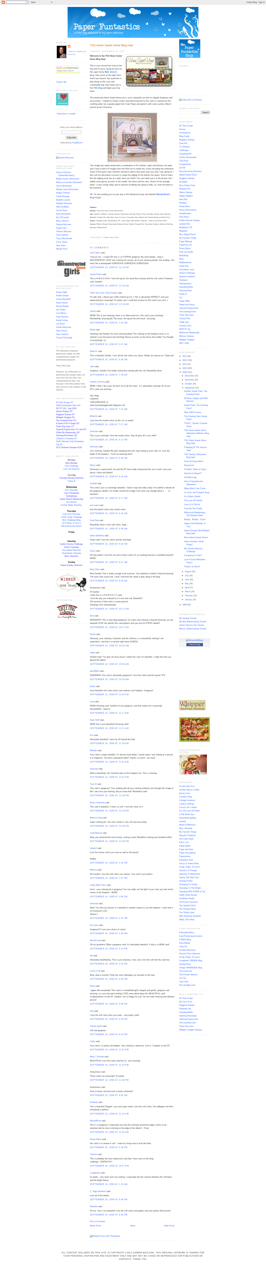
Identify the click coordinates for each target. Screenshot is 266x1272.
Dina (92, 616)
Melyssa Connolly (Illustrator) (69, 182)
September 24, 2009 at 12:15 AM (109, 267)
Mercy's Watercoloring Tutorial (192, 629)
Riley (181, 259)
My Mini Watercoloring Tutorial (192, 621)
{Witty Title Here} (186, 919)
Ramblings (184, 255)
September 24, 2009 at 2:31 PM (109, 918)
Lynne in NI (95, 971)
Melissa (93, 870)
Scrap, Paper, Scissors (189, 867)
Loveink (182, 821)
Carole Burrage (62, 196)
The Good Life (185, 971)
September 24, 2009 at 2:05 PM (109, 896)
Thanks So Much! (192, 566)
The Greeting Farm (187, 311)
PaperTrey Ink (185, 245)
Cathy (92, 1041)
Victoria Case (185, 325)
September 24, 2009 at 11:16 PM (109, 1065)
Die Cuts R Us (185, 1002)
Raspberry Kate (186, 860)
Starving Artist (185, 290)
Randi (92, 329)
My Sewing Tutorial (187, 618)
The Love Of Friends (193, 500)
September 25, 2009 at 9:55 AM (109, 1095)
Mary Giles (95, 569)
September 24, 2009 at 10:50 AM (109, 645)
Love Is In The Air (192, 504)
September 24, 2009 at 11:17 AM (109, 713)
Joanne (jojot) (96, 1026)
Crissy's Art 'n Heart (188, 807)
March (188, 591)
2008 (184, 604)
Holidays (183, 203)
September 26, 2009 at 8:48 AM (109, 1199)
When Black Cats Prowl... (195, 488)
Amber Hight (61, 292)
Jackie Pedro (96, 274)
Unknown (94, 446)
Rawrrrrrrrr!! (189, 465)
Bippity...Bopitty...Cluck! (195, 519)
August (188, 571)
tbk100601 (94, 671)
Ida (91, 955)
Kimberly (94, 1102)
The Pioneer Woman (188, 974)
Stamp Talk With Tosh (189, 877)
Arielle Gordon (62, 295)
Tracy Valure (61, 242)
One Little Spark (186, 839)
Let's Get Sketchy (71, 469)
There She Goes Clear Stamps (103, 293)
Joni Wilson (61, 313)
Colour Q (71, 481)
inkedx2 (93, 848)
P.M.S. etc (184, 842)
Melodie (93, 750)
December (190, 376)
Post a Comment (97, 1221)
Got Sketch (71, 502)
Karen (92, 686)
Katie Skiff (94, 720)
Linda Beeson (96, 833)
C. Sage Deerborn (98, 1191)
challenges (184, 150)
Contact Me (61, 82)
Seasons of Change (188, 870)
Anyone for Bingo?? (193, 473)
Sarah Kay (184, 266)
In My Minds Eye (186, 814)
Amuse (182, 129)
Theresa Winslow (63, 231)
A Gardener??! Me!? (193, 555)
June (187, 579)
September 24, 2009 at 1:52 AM (109, 323)
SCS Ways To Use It (71, 523)
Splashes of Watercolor (189, 874)
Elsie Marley (184, 943)
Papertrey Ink (185, 1008)
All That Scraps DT (64, 402)
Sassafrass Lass (186, 269)
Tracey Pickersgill (64, 337)
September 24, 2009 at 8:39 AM (109, 458)
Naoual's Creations (187, 835)
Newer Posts (95, 1226)
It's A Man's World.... (193, 496)
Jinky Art (183, 946)
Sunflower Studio (186, 898)
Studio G (183, 294)
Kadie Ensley (62, 320)
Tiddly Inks (184, 322)
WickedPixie (95, 1121)
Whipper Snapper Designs (190, 1030)
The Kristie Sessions (188, 902)
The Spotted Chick (187, 905)
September (190, 388)
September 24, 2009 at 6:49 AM (109, 359)
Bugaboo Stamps (187, 140)
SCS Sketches (71, 490)
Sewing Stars (185, 964)
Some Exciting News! (193, 461)
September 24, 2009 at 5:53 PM (109, 1019)
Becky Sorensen (97, 802)
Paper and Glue (186, 849)
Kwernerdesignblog (187, 818)
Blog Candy (184, 136)
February (189, 595)
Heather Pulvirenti (64, 203)
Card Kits (183, 143)
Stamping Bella (186, 287)
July (187, 575)
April (187, 587)
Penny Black (185, 248)
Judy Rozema (62, 317)
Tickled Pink (184, 318)
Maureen (94, 1206)
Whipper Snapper (186, 340)
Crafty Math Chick (98, 885)
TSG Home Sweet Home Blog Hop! (111, 45)
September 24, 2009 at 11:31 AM (109, 728)
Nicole (92, 634)
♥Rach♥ (93, 416)
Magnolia (183, 231)
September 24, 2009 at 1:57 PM (109, 878)
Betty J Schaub (97, 1056)
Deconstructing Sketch (71, 526)
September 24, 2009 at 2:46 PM (109, 933)
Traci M (93, 784)
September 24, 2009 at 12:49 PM (109, 826)
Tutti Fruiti (183, 982)
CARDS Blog (185, 939)
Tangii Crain (61, 228)
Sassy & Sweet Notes (189, 863)
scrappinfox (95, 1173)
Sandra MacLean (63, 224)
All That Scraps (186, 126)
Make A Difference (187, 825)
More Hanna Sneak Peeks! (196, 537)
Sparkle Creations (187, 276)
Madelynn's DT (185, 227)
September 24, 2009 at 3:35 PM (109, 964)
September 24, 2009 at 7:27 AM (109, 424)
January (189, 599)
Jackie (93, 311)
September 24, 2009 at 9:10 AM (109, 476)
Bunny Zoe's (184, 793)
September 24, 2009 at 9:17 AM (109, 498)
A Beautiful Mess (186, 932)
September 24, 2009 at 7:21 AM (109, 409)
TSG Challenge (71, 466)
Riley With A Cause (192, 412)
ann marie (94, 505)
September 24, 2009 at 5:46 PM (109, 1004)
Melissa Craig (96, 818)
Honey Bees (184, 206)
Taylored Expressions (188, 308)
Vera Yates (61, 245)
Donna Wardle (62, 306)
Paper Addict (185, 846)
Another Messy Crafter (189, 790)
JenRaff (93, 483)
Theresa (93, 1154)
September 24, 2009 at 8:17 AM (109, 440)
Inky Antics (184, 217)
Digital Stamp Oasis (188, 175)
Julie (92, 366)
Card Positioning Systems (190, 936)
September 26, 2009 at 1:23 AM (109, 1184)
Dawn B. (93, 351)
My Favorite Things (187, 238)
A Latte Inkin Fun (186, 786)
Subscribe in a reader (66, 114)
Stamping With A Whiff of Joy (192, 891)
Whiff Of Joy (184, 329)
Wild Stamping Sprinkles (190, 916)
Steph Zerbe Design (188, 895)
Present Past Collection (189, 953)
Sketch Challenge (187, 273)
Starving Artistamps (188, 1016)
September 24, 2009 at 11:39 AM (109, 743)
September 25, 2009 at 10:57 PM (109, 1166)
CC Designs (184, 147)
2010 (184, 368)
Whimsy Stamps (186, 336)
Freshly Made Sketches (71, 505)
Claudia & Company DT (66, 438)
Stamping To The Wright (190, 888)
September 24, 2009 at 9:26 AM (109, 513)
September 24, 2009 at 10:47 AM (109, 627)
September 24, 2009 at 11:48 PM (109, 1080)
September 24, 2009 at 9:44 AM (109, 544)
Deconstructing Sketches (190, 171)
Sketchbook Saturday (71, 553)
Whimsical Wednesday (189, 332)
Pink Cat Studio (186, 252)
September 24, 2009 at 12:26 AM (109, 286)
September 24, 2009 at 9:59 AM (109, 581)
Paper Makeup (185, 241)
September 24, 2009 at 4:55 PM (109, 979)
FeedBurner (77, 143)
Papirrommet (185, 856)
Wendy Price (61, 249)
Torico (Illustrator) (64, 186)
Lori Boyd (60, 323)
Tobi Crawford (62, 235)
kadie (92, 652)
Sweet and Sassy (187, 304)
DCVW (182, 168)
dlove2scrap (95, 940)
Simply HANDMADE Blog (190, 967)
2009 (184, 372)
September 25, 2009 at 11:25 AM (109, 1114)
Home (132, 1226)
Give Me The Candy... (194, 508)
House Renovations (188, 210)
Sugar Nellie (184, 301)
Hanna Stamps (185, 192)
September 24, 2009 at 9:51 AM (109, 562)
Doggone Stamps (187, 178)
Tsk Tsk (182, 978)
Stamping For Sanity (188, 884)
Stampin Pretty (186, 881)
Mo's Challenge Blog (71, 520)
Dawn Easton (62, 303)
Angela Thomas (63, 193)
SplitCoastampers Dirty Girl (68, 405)
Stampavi (183, 280)
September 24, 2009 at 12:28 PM (109, 795)
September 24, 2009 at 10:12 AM (109, 609)
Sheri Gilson (61, 331)
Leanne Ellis (184, 224)
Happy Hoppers (186, 196)
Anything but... (185, 132)
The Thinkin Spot (186, 912)
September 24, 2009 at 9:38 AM (109, 528)
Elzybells (183, 182)
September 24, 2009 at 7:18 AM (109, 375)
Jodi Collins (95, 253)
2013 (184, 356)
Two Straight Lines (187, 985)
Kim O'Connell (62, 217)
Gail (91, 1011)
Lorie (92, 701)
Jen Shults (61, 309)
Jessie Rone (61, 210)
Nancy (93, 465)
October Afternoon (187, 950)
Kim (91, 735)
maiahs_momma (97, 382)
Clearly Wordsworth (187, 157)
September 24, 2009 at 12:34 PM (109, 811)
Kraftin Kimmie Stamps (189, 220)
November (190, 380)
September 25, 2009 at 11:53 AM (109, 1132)
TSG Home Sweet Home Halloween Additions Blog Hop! (196, 433)
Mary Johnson (62, 221)
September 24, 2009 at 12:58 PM (109, 841)
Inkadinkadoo (185, 213)
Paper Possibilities (187, 853)
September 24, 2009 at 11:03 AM (109, 694)
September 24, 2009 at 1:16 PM (109, 863)
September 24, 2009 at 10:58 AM (109, 679)
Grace (92, 551)
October (189, 384)
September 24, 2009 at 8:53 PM (109, 1034)
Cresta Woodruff (63, 299)
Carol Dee (94, 520)
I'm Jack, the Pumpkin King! (196, 492)
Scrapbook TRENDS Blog (190, 960)
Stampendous (185, 283)
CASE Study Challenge (71, 517)
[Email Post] (90, 234)
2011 (184, 364)
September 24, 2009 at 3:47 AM (109, 344)
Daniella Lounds (63, 200)
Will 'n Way (184, 343)
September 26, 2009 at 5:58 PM (109, 1215)
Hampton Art (184, 189)
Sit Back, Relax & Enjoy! (195, 469)
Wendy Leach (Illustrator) (67, 189)
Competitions (185, 164)
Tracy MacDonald (64, 238)
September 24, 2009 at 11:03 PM (109, 1049)
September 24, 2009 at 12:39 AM (109, 304)
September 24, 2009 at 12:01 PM (109, 777)
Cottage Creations (187, 800)
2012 (184, 360)
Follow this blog (194, 644)
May (187, 583)
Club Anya (183, 161)
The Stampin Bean (187, 909)
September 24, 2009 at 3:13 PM (109, 949)
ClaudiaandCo (185, 154)
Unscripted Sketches (71, 550)
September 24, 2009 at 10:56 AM (109, 664)
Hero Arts (183, 199)
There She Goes (111, 237)
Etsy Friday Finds (187, 185)
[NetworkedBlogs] (194, 640)
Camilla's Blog (185, 797)
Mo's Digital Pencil (187, 234)
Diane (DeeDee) (97, 535)
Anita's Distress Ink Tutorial (191, 625)
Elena (92, 986)
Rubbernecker (185, 262)
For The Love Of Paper (189, 811)
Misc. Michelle (185, 828)
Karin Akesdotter (63, 214)
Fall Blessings (190, 477)
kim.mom (94, 925)
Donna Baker (95, 1139)
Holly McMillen (62, 207)
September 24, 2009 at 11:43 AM (109, 762)
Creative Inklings (186, 804)
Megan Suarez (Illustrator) (67, 179)
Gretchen (94, 431)
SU (180, 297)
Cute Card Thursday (71, 514)
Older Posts (169, 1226)
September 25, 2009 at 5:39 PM (109, 1147)
